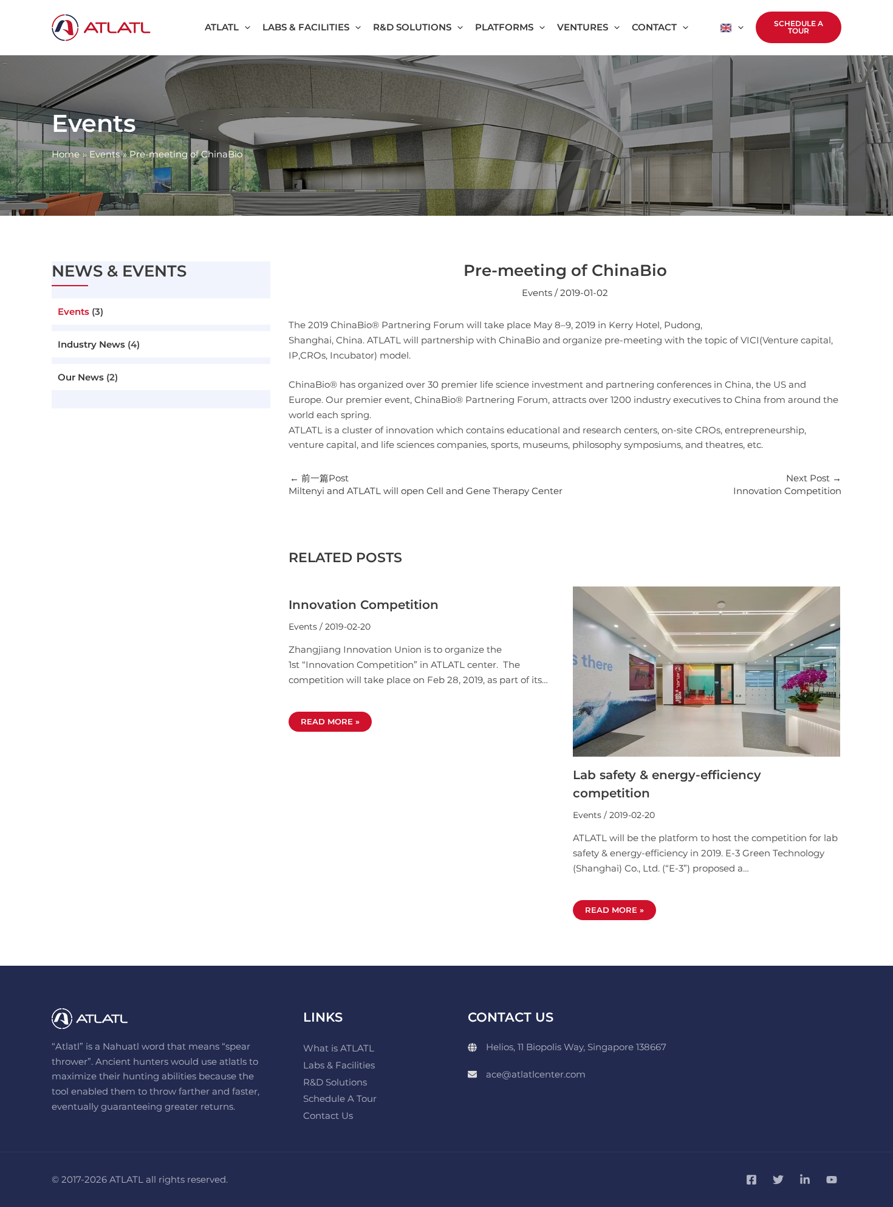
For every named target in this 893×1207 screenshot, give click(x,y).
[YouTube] (831, 1179)
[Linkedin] (805, 1179)
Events (73, 311)
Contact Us (328, 1115)
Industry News (91, 344)
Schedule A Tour (340, 1098)
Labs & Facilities (339, 1065)
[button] (244, 27)
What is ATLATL (338, 1048)
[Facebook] (751, 1179)
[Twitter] (778, 1179)
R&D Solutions (335, 1082)
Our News (81, 377)
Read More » (330, 721)
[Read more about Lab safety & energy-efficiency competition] (706, 670)
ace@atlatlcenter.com (536, 1074)
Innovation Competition (364, 604)
